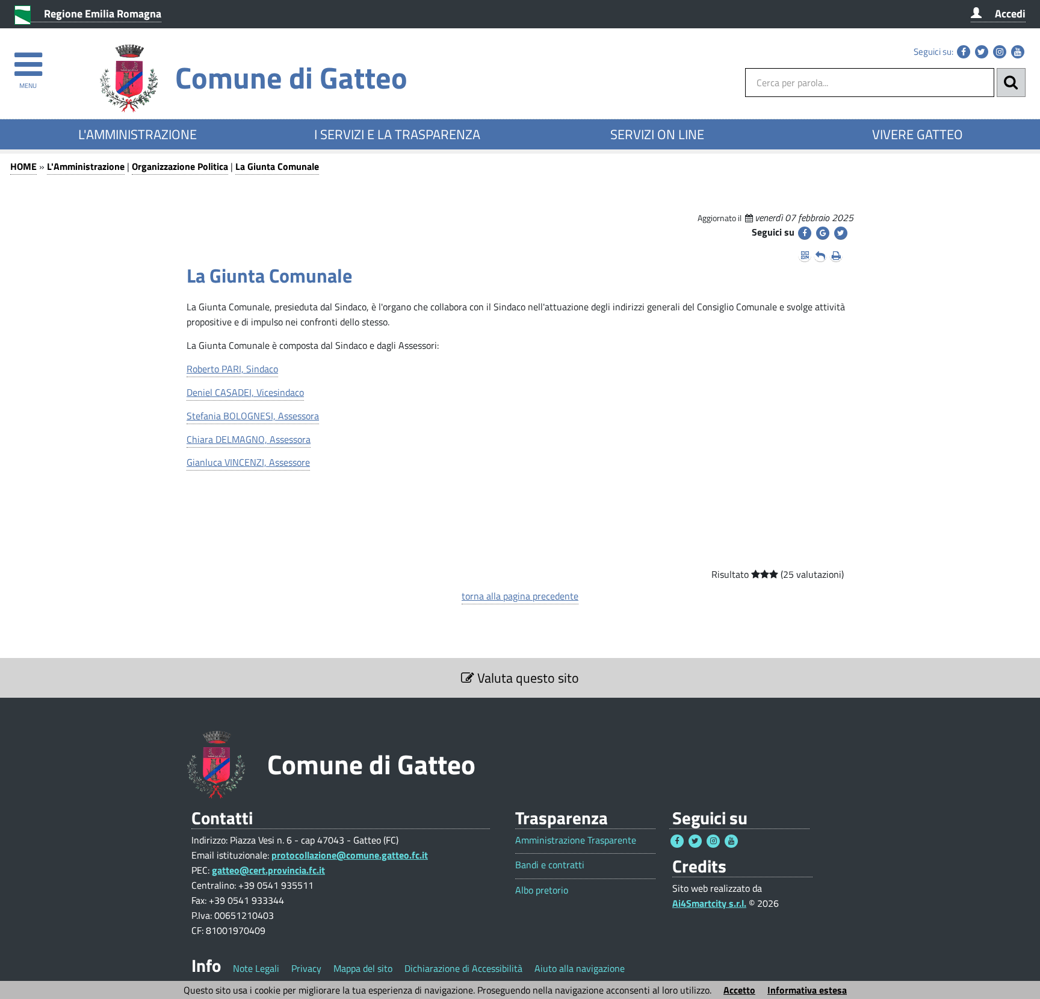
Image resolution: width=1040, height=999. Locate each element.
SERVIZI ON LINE (657, 134)
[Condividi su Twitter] (840, 233)
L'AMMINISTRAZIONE (137, 134)
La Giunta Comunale (277, 166)
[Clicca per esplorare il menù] (28, 58)
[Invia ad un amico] (820, 255)
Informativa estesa (807, 990)
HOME (23, 166)
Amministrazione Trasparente (575, 840)
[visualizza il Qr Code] (804, 255)
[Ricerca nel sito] (1011, 82)
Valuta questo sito (526, 677)
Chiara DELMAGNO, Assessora (249, 439)
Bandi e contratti (549, 865)
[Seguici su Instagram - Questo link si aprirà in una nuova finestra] (999, 51)
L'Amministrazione (86, 166)
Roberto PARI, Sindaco (232, 369)
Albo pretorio (541, 890)
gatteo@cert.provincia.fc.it (268, 870)
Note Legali (256, 968)
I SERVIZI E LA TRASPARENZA (397, 134)
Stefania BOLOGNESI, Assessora (253, 416)
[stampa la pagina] (836, 255)
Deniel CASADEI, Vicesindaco (245, 392)
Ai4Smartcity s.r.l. (709, 903)
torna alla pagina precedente (520, 596)
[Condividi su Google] (822, 233)
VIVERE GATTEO (917, 134)
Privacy (306, 968)
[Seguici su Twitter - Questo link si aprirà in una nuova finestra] (981, 51)
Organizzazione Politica (180, 166)
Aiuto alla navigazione (579, 968)
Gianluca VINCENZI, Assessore (248, 462)
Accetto (739, 990)
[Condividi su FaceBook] (804, 233)
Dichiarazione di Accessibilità (463, 968)
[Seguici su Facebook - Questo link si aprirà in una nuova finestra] (963, 51)
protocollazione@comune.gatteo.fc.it (349, 855)
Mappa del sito (362, 968)
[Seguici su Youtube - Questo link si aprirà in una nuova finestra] (1017, 51)
